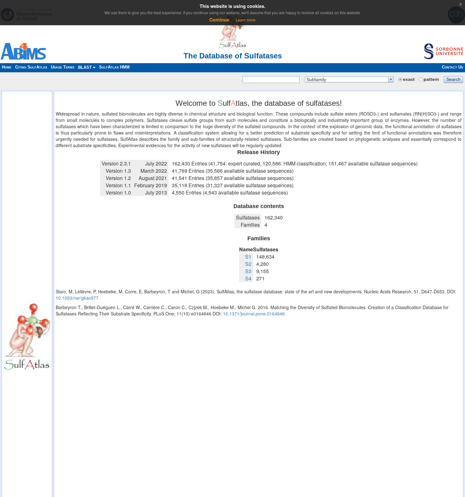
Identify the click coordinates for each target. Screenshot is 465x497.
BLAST (85, 67)
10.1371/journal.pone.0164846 (254, 313)
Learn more (246, 19)
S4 (248, 278)
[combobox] (349, 79)
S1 (248, 256)
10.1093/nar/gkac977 (77, 298)
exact (409, 79)
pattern (431, 79)
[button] (453, 79)
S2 (248, 263)
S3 (248, 271)
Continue (219, 19)
